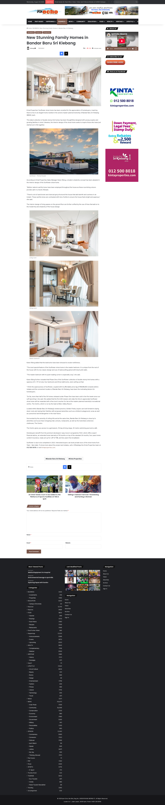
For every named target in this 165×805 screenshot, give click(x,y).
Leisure (31, 690)
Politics (31, 728)
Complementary (34, 648)
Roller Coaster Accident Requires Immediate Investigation (72, 2)
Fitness (31, 687)
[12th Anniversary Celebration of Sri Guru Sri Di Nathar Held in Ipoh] (82, 587)
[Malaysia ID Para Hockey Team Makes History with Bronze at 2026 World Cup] (70, 573)
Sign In (67, 617)
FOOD (101, 21)
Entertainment (33, 681)
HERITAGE (119, 21)
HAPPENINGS (50, 21)
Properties (47, 32)
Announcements (34, 636)
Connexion (32, 737)
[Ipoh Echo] (44, 11)
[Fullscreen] (136, 49)
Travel (31, 696)
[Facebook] (61, 54)
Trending (30, 787)
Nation (30, 698)
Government (33, 719)
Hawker (31, 615)
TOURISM (158, 21)
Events (31, 639)
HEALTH (109, 21)
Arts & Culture (33, 669)
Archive (67, 611)
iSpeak (31, 746)
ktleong (32, 48)
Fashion (31, 684)
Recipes (31, 624)
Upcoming (32, 642)
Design (31, 678)
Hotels (31, 782)
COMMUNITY (80, 21)
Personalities (33, 725)
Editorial (31, 740)
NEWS (71, 21)
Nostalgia (32, 660)
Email (29, 543)
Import (30, 663)
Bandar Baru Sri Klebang (56, 459)
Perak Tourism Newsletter (37, 785)
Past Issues (39, 21)
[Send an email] (35, 48)
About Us (67, 602)
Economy (32, 713)
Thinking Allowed (34, 755)
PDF (29, 761)
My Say (31, 752)
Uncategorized (32, 790)
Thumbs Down (32, 773)
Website (67, 543)
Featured (30, 606)
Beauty (31, 672)
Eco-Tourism (33, 779)
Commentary (33, 734)
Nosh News (33, 621)
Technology (33, 693)
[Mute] (133, 49)
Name (29, 534)
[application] (121, 41)
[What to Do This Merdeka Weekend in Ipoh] (70, 587)
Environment (33, 716)
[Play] (108, 49)
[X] (66, 54)
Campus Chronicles (35, 604)
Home (30, 21)
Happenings (31, 633)
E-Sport (31, 770)
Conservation (33, 710)
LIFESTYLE (129, 21)
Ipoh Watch (32, 743)
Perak (29, 764)
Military (31, 722)
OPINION (140, 21)
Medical (31, 651)
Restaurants (33, 627)
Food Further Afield (33, 630)
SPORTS (149, 21)
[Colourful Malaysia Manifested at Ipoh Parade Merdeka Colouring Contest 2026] (94, 580)
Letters (31, 749)
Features (38, 32)
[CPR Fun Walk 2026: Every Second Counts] (82, 580)
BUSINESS (61, 21)
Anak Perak (32, 704)
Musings (31, 618)
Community (32, 707)
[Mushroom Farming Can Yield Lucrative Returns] (82, 573)
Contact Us (68, 614)
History (31, 657)
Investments (33, 595)
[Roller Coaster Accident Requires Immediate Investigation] (70, 580)
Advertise (68, 608)
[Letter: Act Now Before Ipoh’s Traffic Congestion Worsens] (94, 587)
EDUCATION (92, 21)
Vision (66, 605)
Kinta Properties (76, 459)
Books (31, 675)
